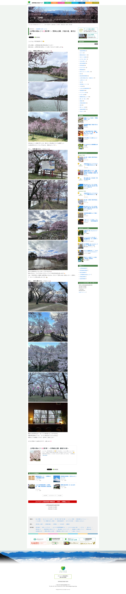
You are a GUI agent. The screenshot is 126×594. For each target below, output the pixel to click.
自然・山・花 (43, 28)
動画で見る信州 (78, 0)
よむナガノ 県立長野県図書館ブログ (59, 527)
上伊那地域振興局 (83, 268)
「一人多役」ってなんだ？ (75, 531)
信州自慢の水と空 (39, 531)
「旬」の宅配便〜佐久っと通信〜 (49, 520)
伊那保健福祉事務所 (83, 270)
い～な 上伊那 (36, 17)
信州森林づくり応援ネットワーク (78, 529)
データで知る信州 (70, 0)
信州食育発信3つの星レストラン (49, 529)
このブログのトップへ (52, 495)
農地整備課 (82, 69)
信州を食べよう (38, 529)
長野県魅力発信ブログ (36, 24)
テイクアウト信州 (83, 92)
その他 (81, 86)
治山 (80, 82)
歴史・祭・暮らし (83, 98)
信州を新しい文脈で (39, 524)
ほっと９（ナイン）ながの (47, 519)
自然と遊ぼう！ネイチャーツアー (64, 529)
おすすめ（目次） (83, 59)
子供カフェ (82, 111)
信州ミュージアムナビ (46, 527)
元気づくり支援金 (83, 57)
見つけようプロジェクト (94, 0)
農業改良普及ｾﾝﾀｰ (83, 54)
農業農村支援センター (84, 96)
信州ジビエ (89, 527)
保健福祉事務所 (83, 109)
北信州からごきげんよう (80, 520)
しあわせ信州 (63, 0)
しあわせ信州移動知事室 (84, 88)
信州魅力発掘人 (48, 524)
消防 (80, 105)
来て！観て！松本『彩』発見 (60, 519)
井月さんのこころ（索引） (85, 71)
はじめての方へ (83, 67)
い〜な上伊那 (38, 520)
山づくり (81, 52)
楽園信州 (67, 524)
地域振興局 (38, 28)
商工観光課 (82, 65)
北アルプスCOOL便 (69, 520)
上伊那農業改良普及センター (85, 274)
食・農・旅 (82, 94)
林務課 (81, 100)
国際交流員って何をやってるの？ (62, 531)
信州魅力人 (55, 524)
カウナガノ (82, 527)
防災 (80, 73)
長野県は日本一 (89, 529)
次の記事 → (60, 495)
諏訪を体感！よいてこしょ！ (81, 519)
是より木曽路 (38, 519)
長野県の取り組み (85, 0)
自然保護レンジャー (83, 84)
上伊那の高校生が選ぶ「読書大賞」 (86, 77)
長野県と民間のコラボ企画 (49, 531)
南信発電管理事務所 (83, 75)
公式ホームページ (82, 292)
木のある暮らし (83, 61)
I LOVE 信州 (62, 524)
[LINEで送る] (37, 37)
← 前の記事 (45, 495)
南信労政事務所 (83, 63)
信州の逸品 (38, 527)
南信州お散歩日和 (60, 520)
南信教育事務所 (83, 50)
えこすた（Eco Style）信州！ (73, 527)
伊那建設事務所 (83, 103)
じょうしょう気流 (71, 519)
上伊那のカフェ (83, 80)
